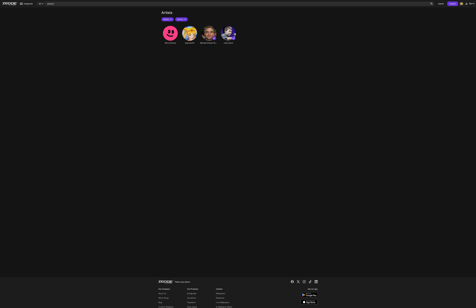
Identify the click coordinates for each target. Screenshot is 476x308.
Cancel (441, 4)
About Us (162, 293)
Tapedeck (191, 302)
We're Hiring (163, 298)
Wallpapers (220, 293)
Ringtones (220, 298)
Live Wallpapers (222, 302)
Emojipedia (191, 293)
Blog (160, 302)
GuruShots (191, 298)
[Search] (431, 4)
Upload (453, 4)
